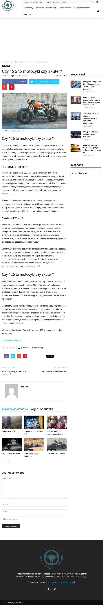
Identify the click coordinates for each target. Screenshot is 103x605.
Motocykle (40, 7)
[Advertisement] (51, 38)
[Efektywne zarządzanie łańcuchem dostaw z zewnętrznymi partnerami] (76, 84)
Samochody (28, 7)
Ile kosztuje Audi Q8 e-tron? (54, 371)
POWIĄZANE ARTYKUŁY (15, 409)
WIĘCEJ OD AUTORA (42, 409)
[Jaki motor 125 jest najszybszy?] (34, 444)
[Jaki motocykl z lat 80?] (57, 444)
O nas (49, 2)
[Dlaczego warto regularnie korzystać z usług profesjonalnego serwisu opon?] (76, 100)
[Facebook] (93, 1)
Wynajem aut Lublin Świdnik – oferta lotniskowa (90, 134)
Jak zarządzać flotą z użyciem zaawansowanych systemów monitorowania (91, 118)
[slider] (10, 347)
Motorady (27, 15)
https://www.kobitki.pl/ (11, 340)
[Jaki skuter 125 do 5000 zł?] (34, 422)
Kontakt (64, 2)
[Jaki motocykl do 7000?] (12, 444)
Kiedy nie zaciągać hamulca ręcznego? (14, 372)
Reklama (56, 2)
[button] (98, 11)
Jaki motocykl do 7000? (11, 453)
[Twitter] (97, 1)
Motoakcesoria (65, 7)
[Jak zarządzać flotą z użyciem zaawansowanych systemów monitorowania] (76, 116)
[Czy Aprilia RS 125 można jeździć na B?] (57, 422)
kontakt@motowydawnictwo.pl (61, 582)
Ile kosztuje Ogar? (9, 431)
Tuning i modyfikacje (81, 7)
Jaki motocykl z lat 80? (56, 453)
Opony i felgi (51, 7)
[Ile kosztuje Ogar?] (12, 422)
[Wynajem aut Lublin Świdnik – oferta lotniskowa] (76, 134)
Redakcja (10, 76)
